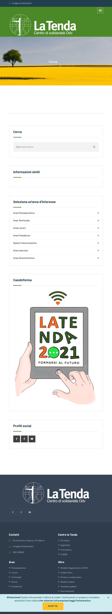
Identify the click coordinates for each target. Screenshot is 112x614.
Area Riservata (67, 591)
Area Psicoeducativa (23, 213)
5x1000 (64, 554)
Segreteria (65, 545)
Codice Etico (66, 572)
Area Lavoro (19, 228)
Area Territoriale (21, 220)
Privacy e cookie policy (71, 577)
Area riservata (20, 250)
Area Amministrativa (23, 258)
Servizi (14, 582)
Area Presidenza (21, 235)
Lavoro (14, 572)
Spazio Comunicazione (25, 243)
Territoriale (16, 577)
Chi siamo (65, 540)
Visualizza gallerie (69, 586)
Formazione (66, 550)
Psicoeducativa (18, 568)
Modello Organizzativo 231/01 (74, 568)
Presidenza (16, 586)
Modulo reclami (67, 582)
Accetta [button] (52, 606)
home (53, 62)
